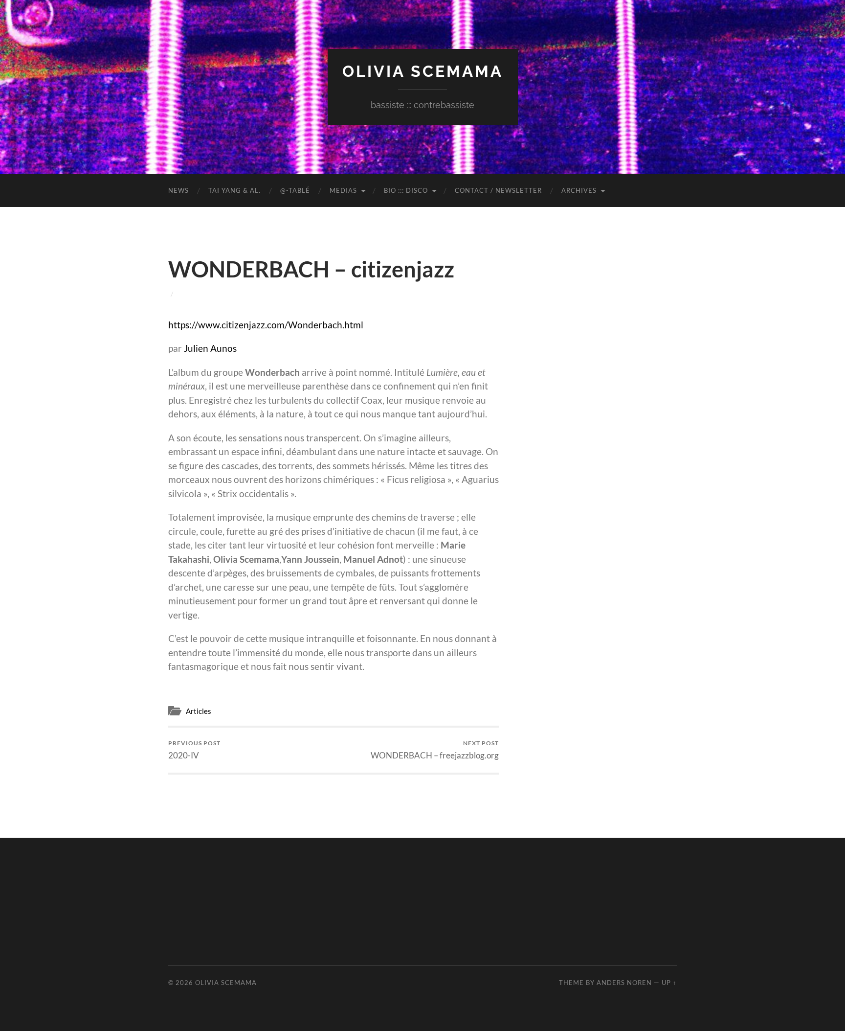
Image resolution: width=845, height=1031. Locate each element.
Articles (198, 711)
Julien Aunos (210, 348)
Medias (343, 190)
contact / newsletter (498, 190)
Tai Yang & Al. (234, 190)
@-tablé (295, 190)
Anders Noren (624, 982)
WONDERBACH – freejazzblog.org (435, 749)
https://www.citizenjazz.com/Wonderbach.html (265, 324)
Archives (579, 190)
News (178, 190)
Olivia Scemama (422, 71)
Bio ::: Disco (406, 190)
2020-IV (194, 749)
